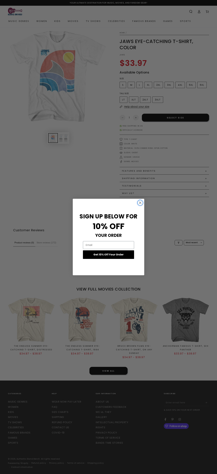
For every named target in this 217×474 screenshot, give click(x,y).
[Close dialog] (140, 203)
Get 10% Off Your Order (108, 254)
